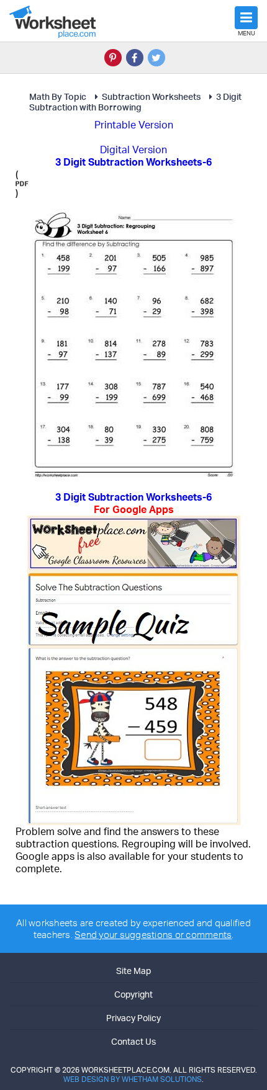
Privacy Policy (133, 1017)
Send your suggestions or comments (153, 934)
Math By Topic (57, 96)
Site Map (133, 970)
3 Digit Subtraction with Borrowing (135, 101)
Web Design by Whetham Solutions (132, 1079)
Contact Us (133, 1041)
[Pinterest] (113, 57)
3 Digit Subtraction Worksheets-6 (133, 503)
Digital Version (133, 149)
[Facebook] (134, 57)
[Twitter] (156, 57)
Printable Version (133, 124)
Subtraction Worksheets (151, 96)
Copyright (133, 994)
